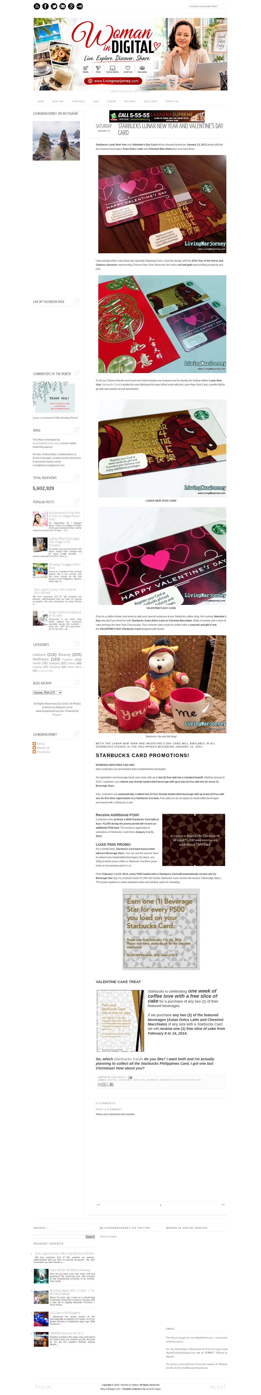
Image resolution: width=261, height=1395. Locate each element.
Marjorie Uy (119, 1077)
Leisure (111, 101)
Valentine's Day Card (188, 1080)
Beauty (64, 654)
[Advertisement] (57, 230)
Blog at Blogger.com (110, 1389)
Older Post (222, 1204)
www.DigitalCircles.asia (46, 443)
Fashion (67, 659)
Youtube (79, 6)
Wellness (130, 101)
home (41, 101)
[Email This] (100, 1084)
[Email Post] (130, 1077)
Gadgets (54, 663)
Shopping (54, 667)
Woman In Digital (129, 1385)
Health (37, 663)
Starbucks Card (111, 384)
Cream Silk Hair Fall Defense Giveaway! (70, 1270)
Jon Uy (40, 743)
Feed (37, 6)
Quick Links (150, 101)
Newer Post (98, 1204)
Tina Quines (43, 752)
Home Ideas (78, 101)
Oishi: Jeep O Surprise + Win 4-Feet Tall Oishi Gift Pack (64, 1253)
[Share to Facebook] (111, 1084)
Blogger (57, 714)
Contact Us (171, 101)
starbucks (166, 1080)
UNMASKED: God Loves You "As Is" (67, 1333)
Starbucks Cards (128, 1059)
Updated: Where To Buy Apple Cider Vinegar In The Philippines (64, 542)
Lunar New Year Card (131, 1080)
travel (71, 663)
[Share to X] (108, 1084)
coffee (112, 1080)
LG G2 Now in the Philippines (65, 1313)
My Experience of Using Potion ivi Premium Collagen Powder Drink (64, 516)
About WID (58, 101)
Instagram (62, 6)
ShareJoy (153, 1080)
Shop (96, 101)
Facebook (45, 6)
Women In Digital (108, 1236)
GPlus (71, 6)
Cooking (37, 667)
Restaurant (43, 671)
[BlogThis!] (104, 1084)
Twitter (54, 6)
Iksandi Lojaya (153, 1389)
